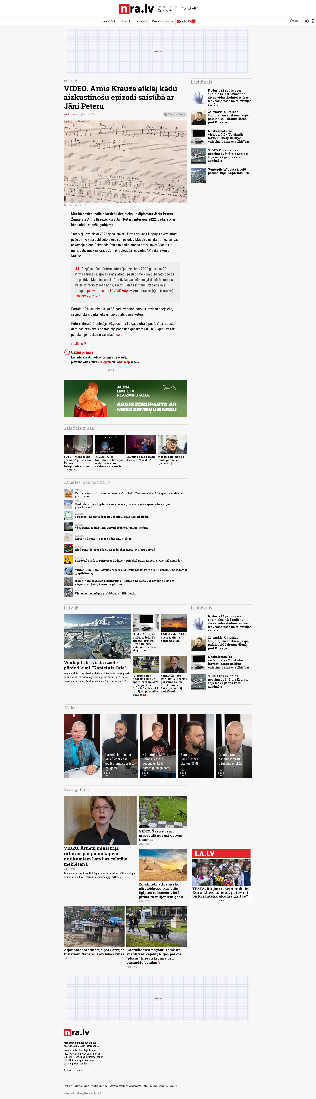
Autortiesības (135, 1086)
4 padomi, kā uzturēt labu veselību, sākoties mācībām (112, 516)
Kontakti (173, 1086)
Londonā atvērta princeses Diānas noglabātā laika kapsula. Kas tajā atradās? (128, 560)
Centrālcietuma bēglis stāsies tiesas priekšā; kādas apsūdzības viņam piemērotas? (123, 505)
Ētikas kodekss (150, 1086)
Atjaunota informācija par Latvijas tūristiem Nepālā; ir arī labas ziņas (94, 951)
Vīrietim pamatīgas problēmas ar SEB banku (105, 593)
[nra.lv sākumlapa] (136, 9)
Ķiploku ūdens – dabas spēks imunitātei (103, 538)
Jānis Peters (82, 343)
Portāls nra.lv (70, 114)
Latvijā (73, 80)
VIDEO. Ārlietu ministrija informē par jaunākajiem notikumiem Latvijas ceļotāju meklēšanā (174, 683)
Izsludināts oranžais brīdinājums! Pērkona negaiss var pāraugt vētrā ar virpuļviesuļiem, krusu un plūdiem (124, 582)
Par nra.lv (68, 1086)
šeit (119, 334)
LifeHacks (156, 21)
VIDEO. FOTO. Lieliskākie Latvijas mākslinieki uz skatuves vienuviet (109, 461)
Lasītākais (201, 82)
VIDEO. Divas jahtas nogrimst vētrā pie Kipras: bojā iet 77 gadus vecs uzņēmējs (228, 155)
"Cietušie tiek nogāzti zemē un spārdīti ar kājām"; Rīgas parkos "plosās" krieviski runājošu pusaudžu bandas (145, 685)
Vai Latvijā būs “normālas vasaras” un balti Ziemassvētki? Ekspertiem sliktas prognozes (129, 494)
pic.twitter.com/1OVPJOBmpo (108, 290)
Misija (86, 1086)
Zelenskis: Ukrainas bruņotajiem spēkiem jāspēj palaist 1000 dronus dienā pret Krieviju (228, 117)
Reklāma (78, 1086)
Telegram (105, 362)
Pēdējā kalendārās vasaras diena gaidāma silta (173, 638)
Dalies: (112, 370)
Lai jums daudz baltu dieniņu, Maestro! (140, 458)
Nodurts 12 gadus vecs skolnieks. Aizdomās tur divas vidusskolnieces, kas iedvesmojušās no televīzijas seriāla (229, 97)
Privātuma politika (99, 1086)
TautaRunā (141, 21)
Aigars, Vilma (166, 10)
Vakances (163, 1086)
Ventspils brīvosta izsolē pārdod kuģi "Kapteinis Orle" (229, 171)
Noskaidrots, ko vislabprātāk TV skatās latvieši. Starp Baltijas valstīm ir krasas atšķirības (229, 136)
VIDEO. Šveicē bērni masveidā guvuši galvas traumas (160, 835)
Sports (170, 21)
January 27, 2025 (87, 296)
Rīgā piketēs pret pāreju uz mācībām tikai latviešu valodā (115, 549)
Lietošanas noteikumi (118, 1086)
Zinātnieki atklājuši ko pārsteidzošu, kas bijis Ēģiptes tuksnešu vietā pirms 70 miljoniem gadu (161, 890)
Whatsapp (123, 362)
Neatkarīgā (108, 21)
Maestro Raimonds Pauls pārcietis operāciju (171, 460)
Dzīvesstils (125, 21)
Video (71, 708)
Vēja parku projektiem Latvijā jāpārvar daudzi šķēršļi (111, 527)
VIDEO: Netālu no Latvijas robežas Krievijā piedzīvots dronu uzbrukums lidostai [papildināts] (131, 571)
